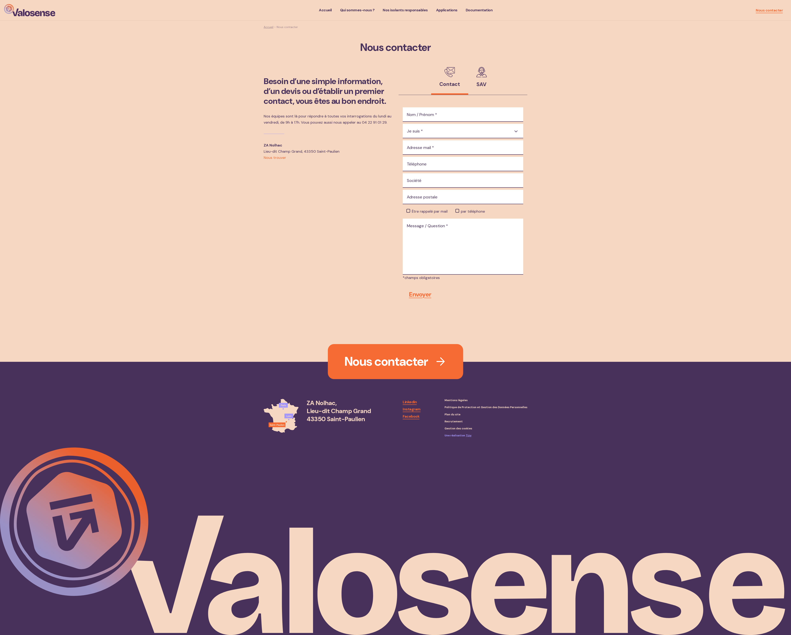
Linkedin (410, 402)
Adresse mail (420, 147)
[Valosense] (30, 10)
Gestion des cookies (458, 428)
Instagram (412, 409)
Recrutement (454, 421)
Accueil (325, 10)
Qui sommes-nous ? (357, 10)
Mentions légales (456, 400)
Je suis (415, 131)
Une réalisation (458, 435)
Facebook (411, 416)
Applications (447, 10)
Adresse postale (422, 197)
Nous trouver (275, 157)
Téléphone (417, 164)
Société (414, 180)
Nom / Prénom (422, 114)
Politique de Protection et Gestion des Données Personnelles (486, 407)
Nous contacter (769, 10)
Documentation (479, 10)
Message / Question (427, 225)
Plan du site (452, 414)
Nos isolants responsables (405, 10)
